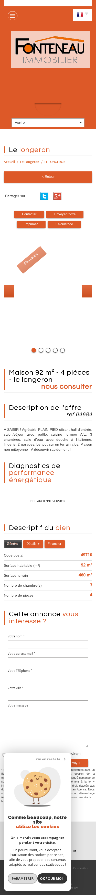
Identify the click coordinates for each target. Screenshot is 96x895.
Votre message (18, 705)
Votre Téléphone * (20, 671)
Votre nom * (16, 636)
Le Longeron (29, 161)
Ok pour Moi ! (52, 878)
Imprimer (31, 224)
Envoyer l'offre (65, 214)
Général (12, 544)
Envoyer (74, 763)
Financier (54, 544)
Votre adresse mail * (21, 653)
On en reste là (48, 759)
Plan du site (79, 868)
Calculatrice (64, 224)
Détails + (33, 544)
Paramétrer (23, 878)
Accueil (9, 161)
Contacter (29, 214)
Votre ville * (15, 688)
